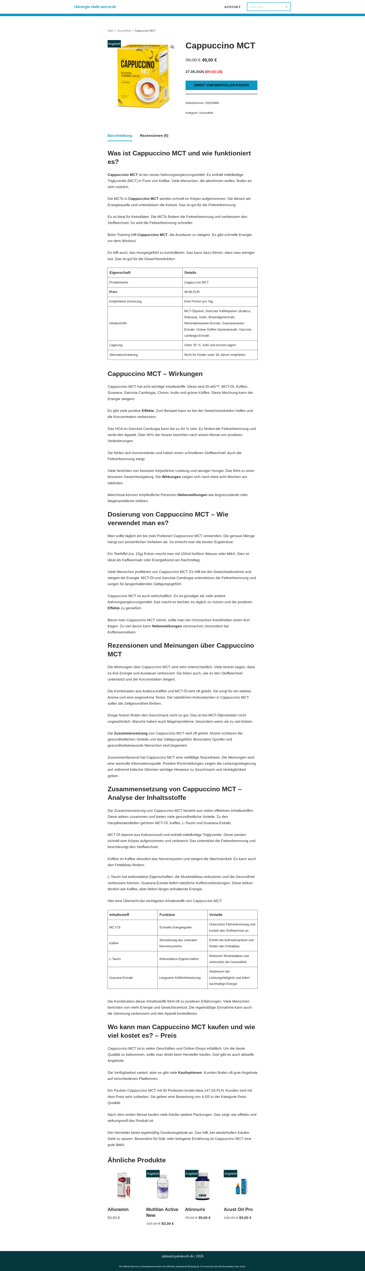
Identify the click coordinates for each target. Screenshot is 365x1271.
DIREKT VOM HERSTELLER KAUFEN (221, 85)
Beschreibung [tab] (120, 136)
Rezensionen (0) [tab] (154, 136)
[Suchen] (286, 6)
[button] (172, 47)
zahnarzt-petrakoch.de (177, 1256)
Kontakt (232, 7)
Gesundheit (124, 30)
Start (110, 30)
